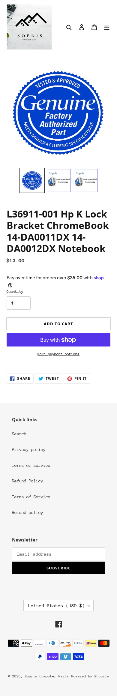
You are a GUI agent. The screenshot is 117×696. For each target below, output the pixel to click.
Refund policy (27, 512)
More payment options (59, 354)
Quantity (15, 292)
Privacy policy (29, 449)
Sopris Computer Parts (47, 676)
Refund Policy (27, 480)
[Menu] (106, 27)
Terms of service (31, 465)
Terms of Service (31, 496)
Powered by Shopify (90, 676)
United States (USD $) (56, 605)
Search (19, 433)
